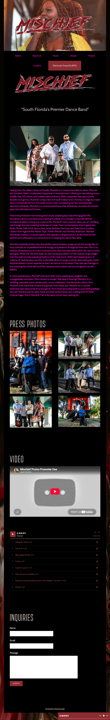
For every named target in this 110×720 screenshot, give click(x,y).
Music (55, 55)
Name (13, 628)
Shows (73, 55)
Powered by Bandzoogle (55, 709)
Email (12, 640)
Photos (91, 55)
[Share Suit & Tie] (97, 548)
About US (37, 55)
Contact (37, 65)
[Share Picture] (97, 587)
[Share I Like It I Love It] (97, 567)
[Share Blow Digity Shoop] (97, 555)
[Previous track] (95, 532)
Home (18, 55)
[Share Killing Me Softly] (97, 542)
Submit (16, 683)
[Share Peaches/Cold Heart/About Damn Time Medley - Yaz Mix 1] (97, 580)
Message (14, 652)
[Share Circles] (97, 561)
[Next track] (99, 532)
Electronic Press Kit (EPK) (65, 65)
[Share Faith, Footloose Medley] (97, 574)
